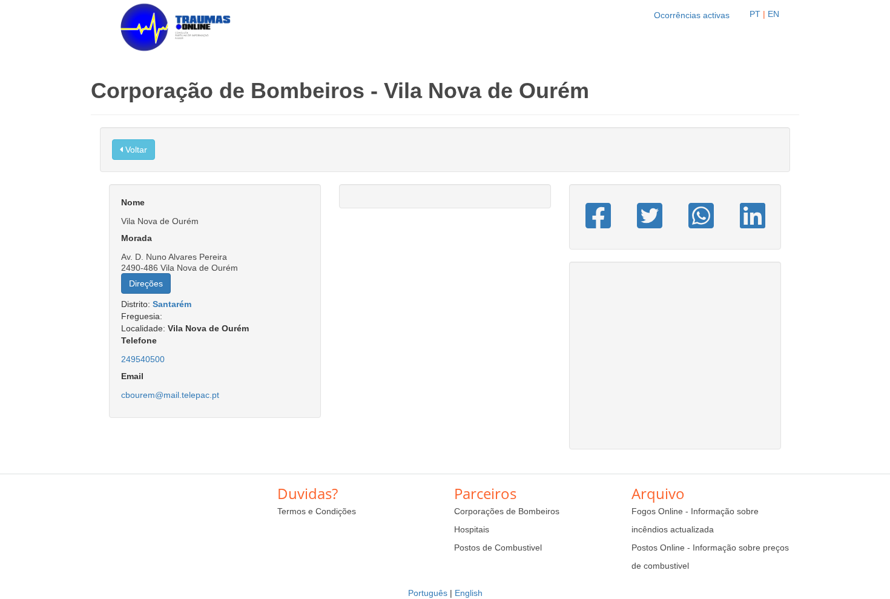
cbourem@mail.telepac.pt (170, 395)
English (469, 593)
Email (132, 376)
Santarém (172, 304)
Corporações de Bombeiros (506, 511)
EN (773, 14)
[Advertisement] (675, 361)
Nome (133, 202)
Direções (146, 283)
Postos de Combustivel (498, 547)
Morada (136, 238)
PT (755, 14)
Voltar (135, 149)
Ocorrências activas (692, 15)
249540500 (143, 359)
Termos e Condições (316, 511)
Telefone (139, 340)
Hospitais (471, 529)
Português (427, 593)
